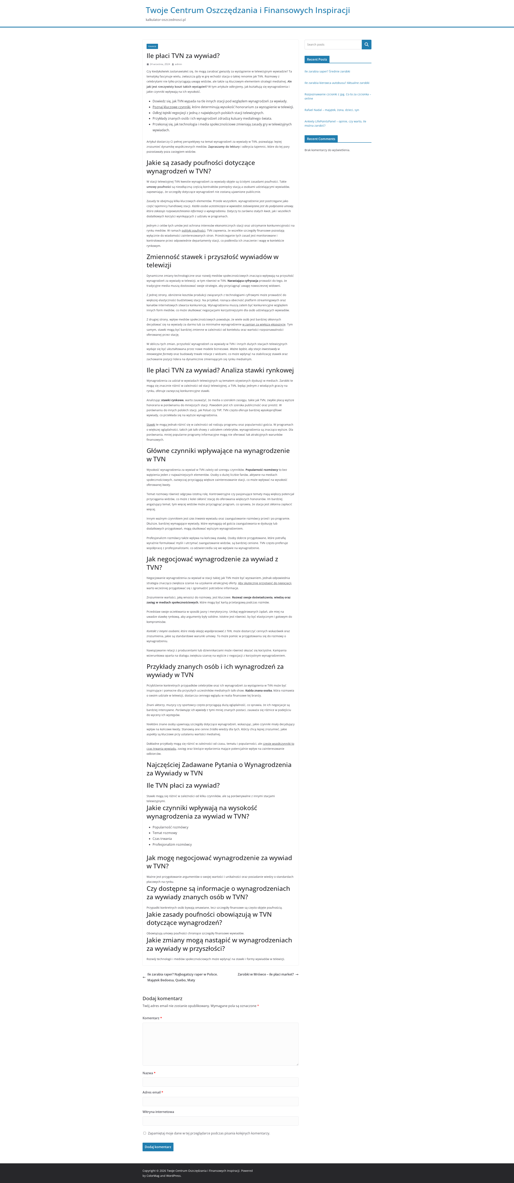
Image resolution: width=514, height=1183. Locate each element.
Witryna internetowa (158, 1112)
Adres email (153, 1092)
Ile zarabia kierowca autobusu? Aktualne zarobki (337, 83)
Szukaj (366, 44)
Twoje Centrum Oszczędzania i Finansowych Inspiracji (248, 9)
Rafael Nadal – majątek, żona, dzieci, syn (332, 110)
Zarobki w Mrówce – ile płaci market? (266, 974)
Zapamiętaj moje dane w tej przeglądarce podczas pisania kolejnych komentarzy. (209, 1133)
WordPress (173, 1176)
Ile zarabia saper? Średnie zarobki (327, 71)
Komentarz (152, 1018)
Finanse (152, 46)
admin (178, 64)
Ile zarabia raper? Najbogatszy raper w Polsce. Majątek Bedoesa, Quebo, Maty (182, 977)
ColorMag (153, 1176)
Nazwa (149, 1073)
